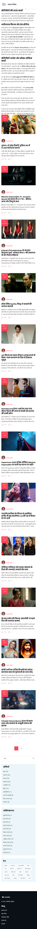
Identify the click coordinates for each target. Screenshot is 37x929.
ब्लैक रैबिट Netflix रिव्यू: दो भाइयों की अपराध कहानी (16, 305)
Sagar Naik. (9, 141)
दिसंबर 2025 (7, 832)
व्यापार (6, 778)
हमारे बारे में (4, 910)
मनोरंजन (6, 782)
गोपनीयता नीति (5, 917)
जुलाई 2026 (7, 815)
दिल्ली (13, 875)
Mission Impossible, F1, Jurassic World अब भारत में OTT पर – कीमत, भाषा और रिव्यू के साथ (16, 199)
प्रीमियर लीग (13, 872)
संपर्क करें (3, 920)
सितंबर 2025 (8, 842)
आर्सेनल (5, 872)
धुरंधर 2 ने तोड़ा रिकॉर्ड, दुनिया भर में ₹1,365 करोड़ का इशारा (15, 146)
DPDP (3, 924)
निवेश (28, 865)
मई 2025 (6, 852)
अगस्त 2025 (7, 846)
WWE (20, 872)
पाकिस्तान (27, 872)
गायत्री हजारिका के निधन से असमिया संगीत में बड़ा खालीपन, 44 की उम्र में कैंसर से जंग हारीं (18, 516)
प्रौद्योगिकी (7, 792)
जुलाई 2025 (7, 849)
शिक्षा (6, 788)
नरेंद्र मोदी (12, 868)
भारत (5, 868)
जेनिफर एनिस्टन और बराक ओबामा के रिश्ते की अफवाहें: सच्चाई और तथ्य (17, 568)
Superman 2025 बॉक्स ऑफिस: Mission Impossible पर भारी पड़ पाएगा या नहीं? (18, 463)
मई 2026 (6, 822)
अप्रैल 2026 (7, 825)
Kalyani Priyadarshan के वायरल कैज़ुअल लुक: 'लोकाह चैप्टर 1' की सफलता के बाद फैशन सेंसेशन (18, 252)
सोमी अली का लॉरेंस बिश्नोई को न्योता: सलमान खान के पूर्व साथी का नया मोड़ (17, 670)
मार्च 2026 (7, 829)
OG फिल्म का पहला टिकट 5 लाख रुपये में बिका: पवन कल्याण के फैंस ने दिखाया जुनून (18, 357)
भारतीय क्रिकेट (28, 868)
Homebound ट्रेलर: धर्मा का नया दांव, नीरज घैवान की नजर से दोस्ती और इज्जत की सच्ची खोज (17, 411)
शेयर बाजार (13, 865)
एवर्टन (30, 878)
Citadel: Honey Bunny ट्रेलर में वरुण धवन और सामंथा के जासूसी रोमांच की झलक (17, 723)
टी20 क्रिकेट (20, 875)
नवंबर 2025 (7, 835)
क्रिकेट (5, 865)
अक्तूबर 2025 (8, 839)
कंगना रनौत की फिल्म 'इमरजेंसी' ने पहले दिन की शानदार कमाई (18, 619)
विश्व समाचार (7, 798)
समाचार (6, 775)
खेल (5, 771)
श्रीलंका (15, 878)
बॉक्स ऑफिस (22, 878)
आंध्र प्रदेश (6, 875)
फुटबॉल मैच (19, 868)
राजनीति (6, 785)
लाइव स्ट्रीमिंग (21, 865)
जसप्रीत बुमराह (7, 878)
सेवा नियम (3, 914)
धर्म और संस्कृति (8, 795)
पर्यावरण (6, 802)
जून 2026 (7, 819)
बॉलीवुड (28, 875)
